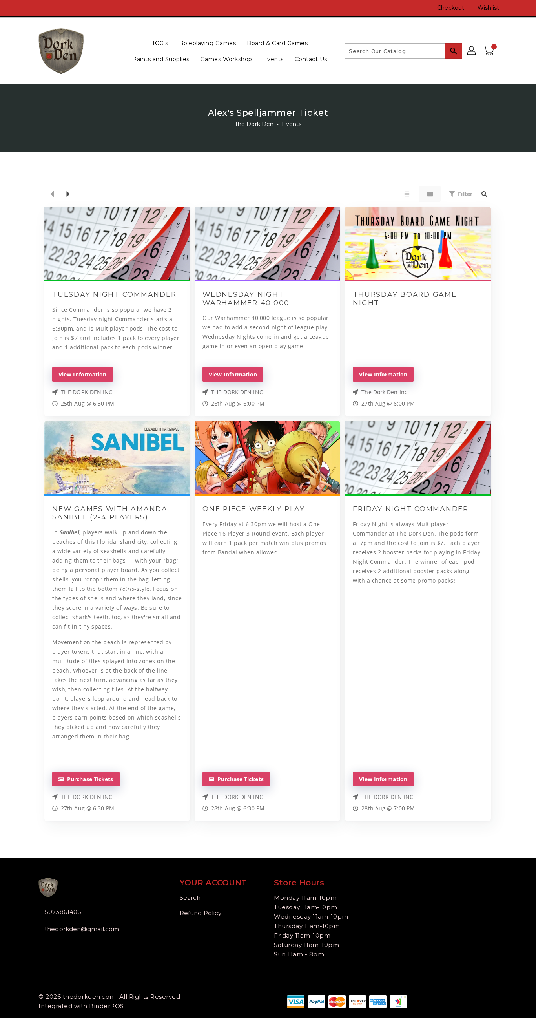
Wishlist (488, 7)
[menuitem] (160, 43)
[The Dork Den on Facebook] (27, 8)
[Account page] (472, 51)
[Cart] (490, 51)
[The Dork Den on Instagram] (42, 8)
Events (291, 124)
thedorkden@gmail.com (82, 929)
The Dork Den (254, 124)
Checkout (450, 7)
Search (190, 897)
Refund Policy (200, 913)
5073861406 (63, 912)
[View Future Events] (68, 194)
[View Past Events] (52, 194)
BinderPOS (106, 1006)
